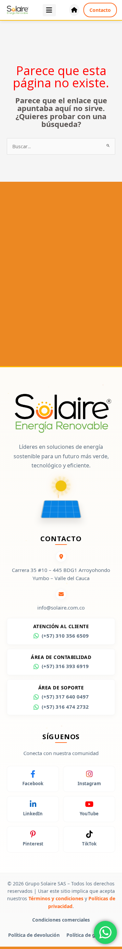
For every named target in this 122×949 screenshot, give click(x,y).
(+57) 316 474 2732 (65, 706)
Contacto (100, 10)
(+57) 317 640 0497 (65, 696)
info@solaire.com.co (61, 607)
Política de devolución (34, 935)
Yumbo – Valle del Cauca (61, 578)
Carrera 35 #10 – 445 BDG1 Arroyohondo (61, 570)
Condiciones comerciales (61, 920)
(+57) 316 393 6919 (65, 666)
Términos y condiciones (55, 898)
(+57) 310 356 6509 (65, 635)
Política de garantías (90, 935)
